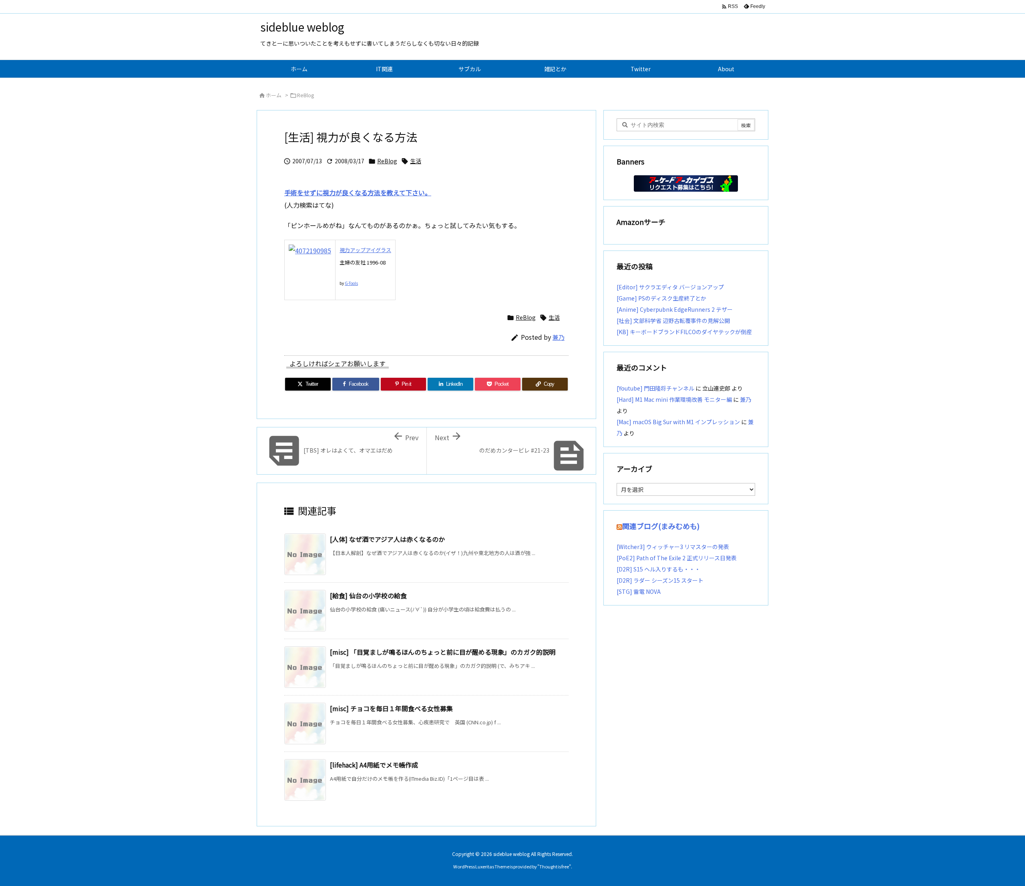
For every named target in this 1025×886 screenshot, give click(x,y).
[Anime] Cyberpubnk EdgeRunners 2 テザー (675, 309)
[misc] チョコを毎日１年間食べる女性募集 (391, 708)
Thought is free (554, 866)
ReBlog (305, 95)
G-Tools (351, 283)
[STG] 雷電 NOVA (639, 591)
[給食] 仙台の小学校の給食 (368, 595)
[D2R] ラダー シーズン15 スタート (660, 580)
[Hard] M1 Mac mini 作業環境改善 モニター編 (674, 399)
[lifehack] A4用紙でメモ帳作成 (374, 765)
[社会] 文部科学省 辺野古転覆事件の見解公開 (673, 321)
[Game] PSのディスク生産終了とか (661, 298)
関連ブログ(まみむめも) (660, 526)
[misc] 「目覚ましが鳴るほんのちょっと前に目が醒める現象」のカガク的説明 (442, 652)
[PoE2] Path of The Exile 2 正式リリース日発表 (677, 558)
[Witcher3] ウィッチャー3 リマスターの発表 (673, 547)
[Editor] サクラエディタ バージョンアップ (670, 287)
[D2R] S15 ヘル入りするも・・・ (658, 569)
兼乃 (559, 337)
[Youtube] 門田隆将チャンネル (655, 388)
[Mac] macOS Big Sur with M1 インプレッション (678, 422)
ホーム (273, 95)
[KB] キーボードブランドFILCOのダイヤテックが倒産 (684, 332)
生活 (415, 161)
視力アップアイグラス (365, 250)
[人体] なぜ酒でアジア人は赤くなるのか (387, 539)
